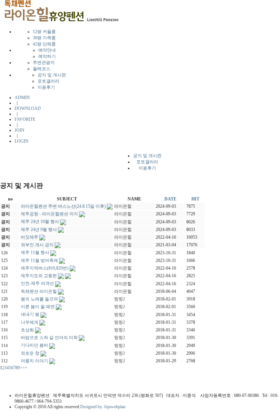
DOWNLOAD (28, 108)
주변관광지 (44, 62)
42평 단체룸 (44, 44)
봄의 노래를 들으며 (39, 299)
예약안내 (47, 50)
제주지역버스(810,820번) (45, 268)
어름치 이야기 (34, 360)
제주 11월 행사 (35, 252)
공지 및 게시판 (52, 74)
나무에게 (29, 322)
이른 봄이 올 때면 (38, 306)
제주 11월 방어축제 (39, 260)
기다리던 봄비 (34, 345)
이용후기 (46, 87)
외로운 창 (30, 353)
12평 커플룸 (44, 31)
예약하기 (47, 56)
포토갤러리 (48, 81)
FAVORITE (25, 119)
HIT (195, 199)
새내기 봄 (30, 314)
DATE (170, 199)
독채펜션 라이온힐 (39, 291)
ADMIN (22, 97)
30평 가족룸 (44, 37)
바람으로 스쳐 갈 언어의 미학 (49, 337)
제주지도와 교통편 (39, 275)
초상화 (27, 330)
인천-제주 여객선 (37, 283)
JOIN (19, 130)
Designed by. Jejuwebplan (102, 406)
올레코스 (41, 68)
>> (24, 367)
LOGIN (21, 141)
